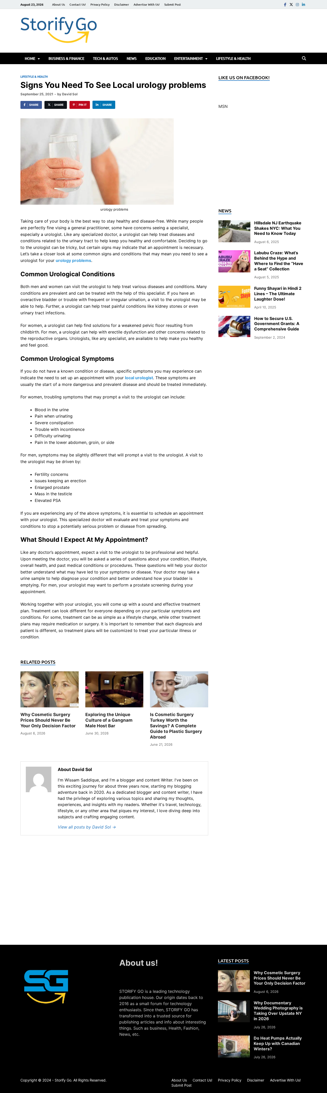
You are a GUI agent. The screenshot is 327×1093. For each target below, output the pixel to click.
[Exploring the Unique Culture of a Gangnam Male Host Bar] (114, 691)
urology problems (73, 260)
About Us (58, 4)
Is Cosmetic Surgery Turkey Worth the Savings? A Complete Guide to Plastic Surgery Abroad (176, 726)
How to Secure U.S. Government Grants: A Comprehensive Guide (276, 324)
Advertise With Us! (147, 4)
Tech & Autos (105, 58)
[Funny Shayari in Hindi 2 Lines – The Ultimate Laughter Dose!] (234, 288)
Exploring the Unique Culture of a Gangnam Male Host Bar (109, 720)
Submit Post (172, 4)
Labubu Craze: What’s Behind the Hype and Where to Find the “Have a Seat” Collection (278, 260)
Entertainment (188, 58)
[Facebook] (285, 4)
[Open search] (304, 58)
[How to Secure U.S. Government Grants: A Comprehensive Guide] (234, 318)
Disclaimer (121, 4)
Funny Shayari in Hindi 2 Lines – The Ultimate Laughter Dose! (277, 294)
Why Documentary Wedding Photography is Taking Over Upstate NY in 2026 (278, 1010)
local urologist (139, 377)
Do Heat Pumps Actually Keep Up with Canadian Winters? (278, 1043)
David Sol (70, 94)
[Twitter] (291, 4)
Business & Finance (66, 58)
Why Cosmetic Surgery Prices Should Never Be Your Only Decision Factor (48, 720)
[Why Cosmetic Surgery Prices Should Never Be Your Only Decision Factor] (49, 691)
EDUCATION (155, 58)
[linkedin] (303, 4)
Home (30, 58)
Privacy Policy (100, 4)
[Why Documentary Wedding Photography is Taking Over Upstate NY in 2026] (234, 1003)
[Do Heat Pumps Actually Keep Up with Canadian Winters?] (234, 1038)
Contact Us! (77, 4)
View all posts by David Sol (87, 827)
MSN (223, 106)
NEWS (132, 58)
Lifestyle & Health (233, 58)
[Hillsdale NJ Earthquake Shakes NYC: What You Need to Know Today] (234, 223)
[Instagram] (297, 4)
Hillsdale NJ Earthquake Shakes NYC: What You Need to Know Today (277, 228)
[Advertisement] (262, 161)
